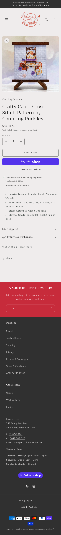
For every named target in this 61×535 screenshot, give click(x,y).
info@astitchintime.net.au (28, 442)
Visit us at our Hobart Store (17, 247)
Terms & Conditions (16, 366)
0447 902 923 (17, 438)
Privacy (10, 352)
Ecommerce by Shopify (45, 529)
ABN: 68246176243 (15, 373)
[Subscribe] (51, 308)
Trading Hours (13, 338)
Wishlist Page (13, 400)
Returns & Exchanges (17, 359)
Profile (9, 407)
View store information (17, 185)
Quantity (6, 135)
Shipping (16, 130)
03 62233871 (16, 434)
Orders (9, 393)
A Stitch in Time (20, 529)
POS (29, 529)
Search (9, 331)
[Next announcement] (55, 4)
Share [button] (9, 258)
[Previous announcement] (5, 4)
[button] (6, 19)
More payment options (30, 169)
